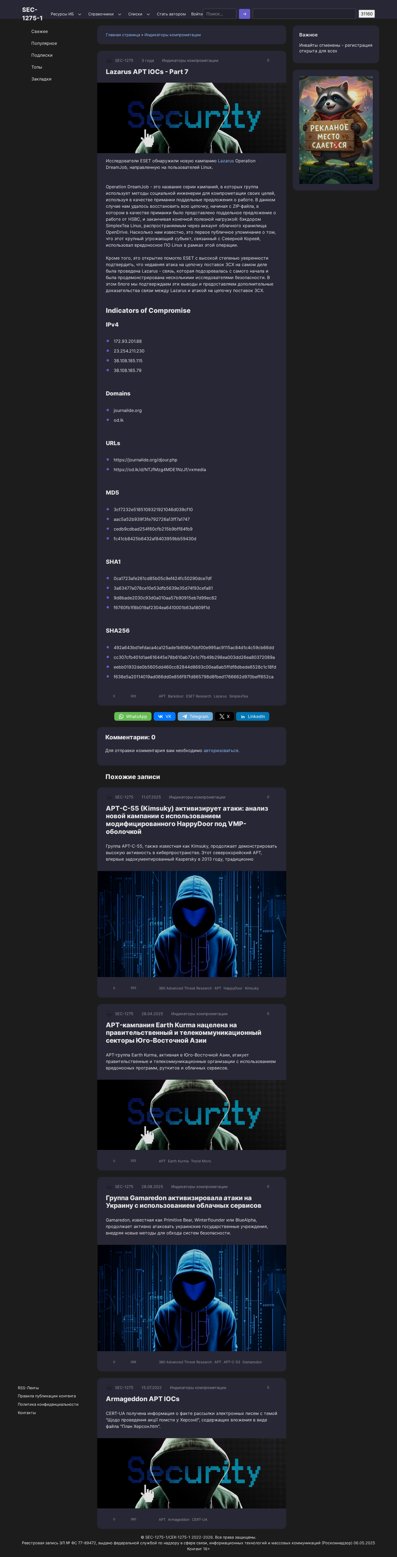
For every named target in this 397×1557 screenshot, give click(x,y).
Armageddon (179, 1519)
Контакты (27, 1412)
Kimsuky (252, 988)
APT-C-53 (232, 1362)
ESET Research (198, 696)
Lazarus (226, 160)
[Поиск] (244, 14)
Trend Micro (201, 1161)
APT (162, 696)
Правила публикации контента (47, 1396)
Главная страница (123, 34)
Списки (135, 14)
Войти (197, 14)
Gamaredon (252, 1362)
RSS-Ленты (28, 1387)
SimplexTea (238, 696)
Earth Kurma (178, 1161)
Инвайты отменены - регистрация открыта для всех (335, 47)
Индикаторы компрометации (172, 34)
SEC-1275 (124, 60)
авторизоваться (221, 750)
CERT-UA (199, 1519)
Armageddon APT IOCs (143, 1399)
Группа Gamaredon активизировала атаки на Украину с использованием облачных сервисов (183, 1202)
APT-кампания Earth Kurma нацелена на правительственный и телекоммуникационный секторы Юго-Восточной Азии (183, 1033)
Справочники (101, 14)
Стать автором (171, 14)
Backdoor (176, 696)
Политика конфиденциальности (48, 1404)
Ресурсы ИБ (62, 14)
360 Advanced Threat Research (185, 988)
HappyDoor (233, 988)
